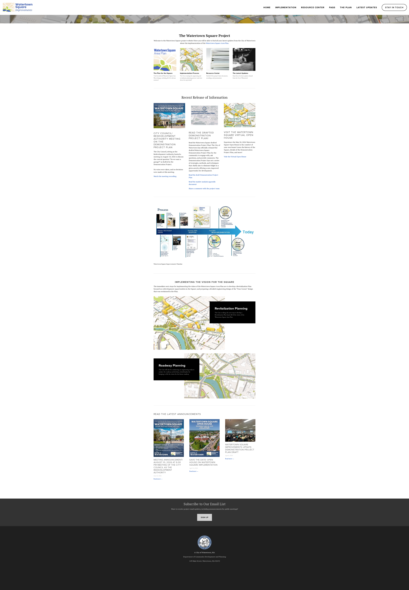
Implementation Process (189, 73)
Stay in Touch (394, 7)
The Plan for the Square (163, 73)
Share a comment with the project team (204, 188)
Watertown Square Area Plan (217, 43)
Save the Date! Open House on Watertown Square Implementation (203, 462)
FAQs (332, 7)
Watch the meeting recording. (165, 176)
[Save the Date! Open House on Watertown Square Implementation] (204, 438)
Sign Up (204, 517)
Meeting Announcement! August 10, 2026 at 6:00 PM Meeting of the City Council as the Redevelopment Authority (168, 466)
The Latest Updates (240, 73)
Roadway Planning (172, 365)
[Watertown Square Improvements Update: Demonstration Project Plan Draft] (240, 430)
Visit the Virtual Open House (235, 156)
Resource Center (312, 7)
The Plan (346, 7)
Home (267, 7)
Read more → (158, 479)
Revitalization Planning (231, 308)
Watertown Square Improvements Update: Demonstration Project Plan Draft (239, 448)
